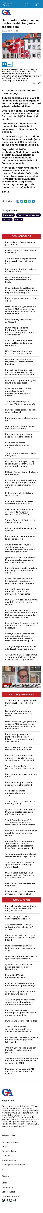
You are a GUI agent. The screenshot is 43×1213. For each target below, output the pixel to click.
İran (3, 1169)
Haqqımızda (7, 1187)
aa (10, 64)
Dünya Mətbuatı (9, 1151)
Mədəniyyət (7, 1156)
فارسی (26, 4)
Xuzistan (7, 219)
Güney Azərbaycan (10, 1142)
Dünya (5, 1146)
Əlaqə (4, 1183)
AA (4, 64)
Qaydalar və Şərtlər (11, 1196)
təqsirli (18, 219)
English (37, 4)
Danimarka (8, 215)
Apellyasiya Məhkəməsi (28, 215)
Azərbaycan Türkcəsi (8, 4)
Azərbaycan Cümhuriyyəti (14, 1165)
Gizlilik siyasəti (8, 1192)
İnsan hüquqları (9, 1160)
